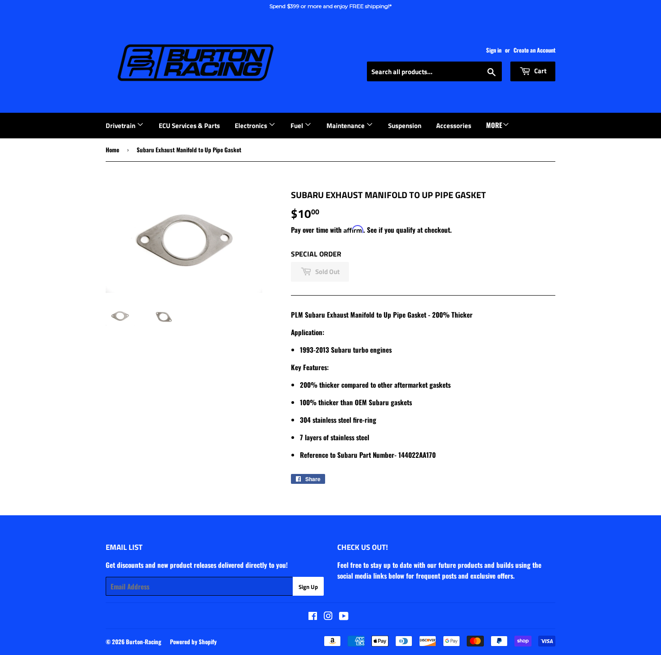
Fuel (297, 125)
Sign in (493, 50)
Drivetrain (121, 125)
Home (112, 149)
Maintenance (346, 125)
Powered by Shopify (193, 641)
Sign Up (308, 586)
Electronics (251, 125)
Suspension (404, 125)
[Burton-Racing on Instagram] (328, 616)
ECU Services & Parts (189, 125)
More (494, 125)
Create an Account (534, 50)
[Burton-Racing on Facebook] (312, 616)
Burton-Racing (143, 641)
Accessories (453, 125)
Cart (539, 71)
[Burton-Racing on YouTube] (343, 616)
